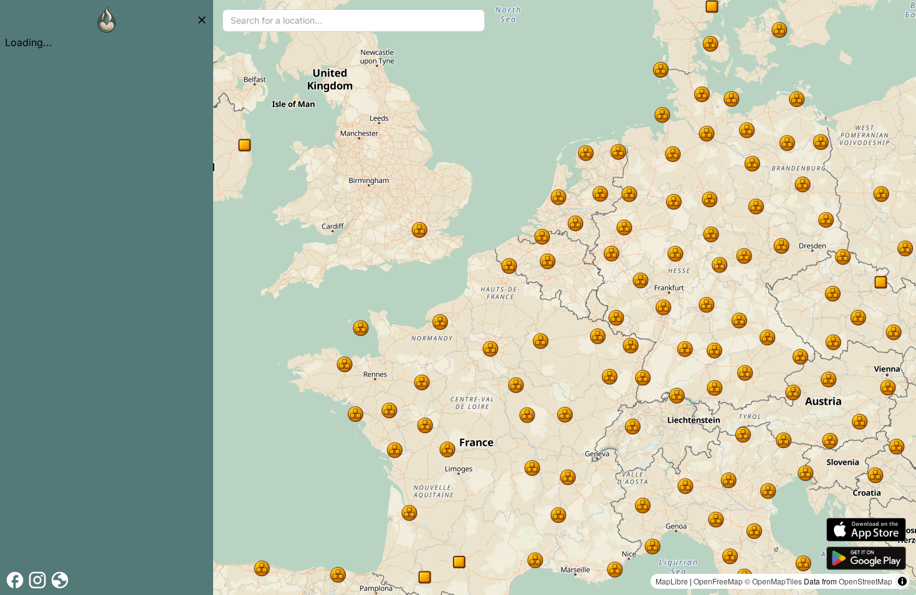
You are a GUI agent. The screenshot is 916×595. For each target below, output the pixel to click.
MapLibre (672, 581)
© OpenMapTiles (773, 581)
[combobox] (353, 20)
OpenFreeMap (718, 581)
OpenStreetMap (865, 581)
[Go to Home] (107, 20)
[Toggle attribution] (902, 581)
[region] (564, 297)
